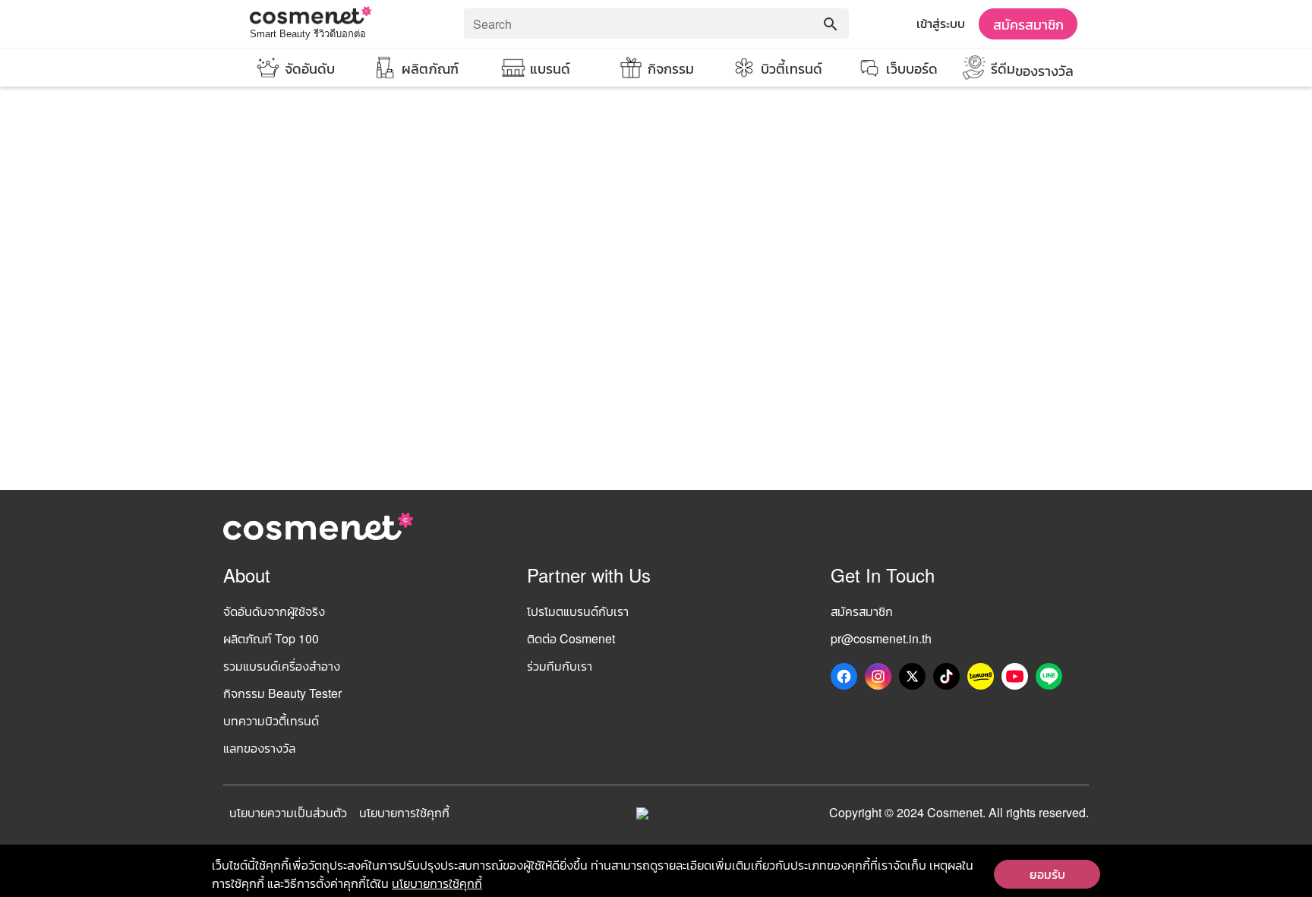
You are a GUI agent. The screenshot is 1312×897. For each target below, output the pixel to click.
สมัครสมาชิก (1028, 23)
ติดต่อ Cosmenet (571, 638)
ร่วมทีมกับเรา (559, 665)
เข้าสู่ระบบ (940, 23)
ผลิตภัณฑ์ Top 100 (271, 638)
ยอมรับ (1047, 874)
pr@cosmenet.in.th (881, 638)
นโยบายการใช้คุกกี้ (404, 812)
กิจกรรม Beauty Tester (282, 693)
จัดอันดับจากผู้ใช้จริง (274, 611)
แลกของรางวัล (259, 747)
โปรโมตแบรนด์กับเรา (578, 611)
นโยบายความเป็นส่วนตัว (288, 812)
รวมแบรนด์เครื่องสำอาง (281, 665)
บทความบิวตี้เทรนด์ (271, 720)
